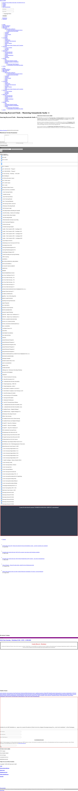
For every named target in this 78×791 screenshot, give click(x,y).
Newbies (12, 694)
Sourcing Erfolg (3, 695)
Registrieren (4, 17)
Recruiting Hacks (44, 694)
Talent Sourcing (8, 696)
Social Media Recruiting (57, 694)
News (15, 694)
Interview (4, 694)
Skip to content (3, 0)
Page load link (2, 788)
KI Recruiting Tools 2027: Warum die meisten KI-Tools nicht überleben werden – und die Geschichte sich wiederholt (25, 545)
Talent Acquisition (40, 695)
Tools (29, 696)
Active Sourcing (3, 693)
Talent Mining (70, 695)
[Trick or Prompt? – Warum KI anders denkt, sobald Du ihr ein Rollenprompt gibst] (4, 564)
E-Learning (63, 693)
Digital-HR (46, 693)
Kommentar (2, 141)
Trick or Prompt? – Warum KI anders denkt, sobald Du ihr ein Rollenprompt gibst (18, 565)
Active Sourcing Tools (10, 693)
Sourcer (70, 694)
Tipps (26, 696)
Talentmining (2, 696)
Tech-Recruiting (15, 696)
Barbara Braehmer (3, 130)
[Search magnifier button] (1, 151)
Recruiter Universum (32, 694)
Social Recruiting (66, 694)
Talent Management (63, 695)
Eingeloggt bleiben (7, 13)
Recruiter (26, 694)
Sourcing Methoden (20, 695)
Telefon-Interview (21, 696)
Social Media (50, 694)
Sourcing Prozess (27, 695)
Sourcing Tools (34, 695)
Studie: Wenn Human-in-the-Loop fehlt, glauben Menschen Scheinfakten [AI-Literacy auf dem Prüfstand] (22, 571)
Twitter (31, 696)
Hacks (1, 694)
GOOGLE (74, 693)
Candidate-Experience (39, 693)
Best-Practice (17, 693)
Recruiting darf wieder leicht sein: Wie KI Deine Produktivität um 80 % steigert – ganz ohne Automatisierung (23, 558)
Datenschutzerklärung (22, 743)
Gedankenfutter (69, 693)
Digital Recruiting (51, 693)
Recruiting (38, 694)
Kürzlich (4, 539)
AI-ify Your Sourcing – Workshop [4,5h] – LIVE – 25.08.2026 (15, 640)
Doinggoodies (58, 693)
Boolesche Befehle (24, 693)
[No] (64, 789)
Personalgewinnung (20, 694)
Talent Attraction (48, 695)
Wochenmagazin (36, 696)
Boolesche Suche (31, 693)
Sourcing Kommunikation (11, 695)
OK (62, 789)
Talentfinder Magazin (55, 695)
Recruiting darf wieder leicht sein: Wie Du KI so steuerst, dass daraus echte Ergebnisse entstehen (21, 552)
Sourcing (74, 694)
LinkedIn (8, 694)
